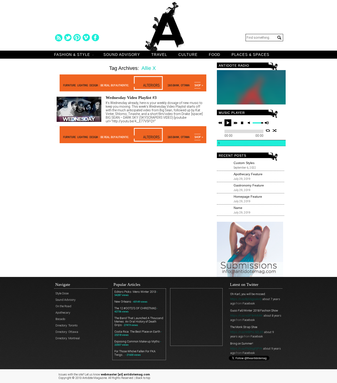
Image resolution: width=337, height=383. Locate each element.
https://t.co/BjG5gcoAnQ (246, 299)
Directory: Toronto (66, 325)
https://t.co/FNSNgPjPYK (246, 348)
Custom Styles (244, 163)
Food (214, 55)
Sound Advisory (121, 55)
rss (59, 37)
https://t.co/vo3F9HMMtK (246, 315)
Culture (188, 55)
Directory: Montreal (67, 338)
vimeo (86, 37)
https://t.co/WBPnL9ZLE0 (246, 332)
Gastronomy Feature (249, 185)
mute (250, 123)
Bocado (60, 319)
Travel (159, 55)
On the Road (63, 306)
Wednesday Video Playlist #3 (131, 97)
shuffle (275, 131)
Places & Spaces (250, 55)
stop (242, 123)
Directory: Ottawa (66, 332)
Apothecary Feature (248, 174)
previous (220, 123)
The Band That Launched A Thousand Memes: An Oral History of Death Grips (138, 321)
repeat (268, 131)
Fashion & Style (72, 55)
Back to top (143, 378)
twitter (68, 37)
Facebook (249, 303)
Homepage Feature (248, 196)
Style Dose (62, 293)
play (227, 122)
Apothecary (62, 312)
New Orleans (122, 301)
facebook (95, 37)
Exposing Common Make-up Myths (137, 341)
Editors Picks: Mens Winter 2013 (135, 291)
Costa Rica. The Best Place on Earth (137, 331)
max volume (267, 123)
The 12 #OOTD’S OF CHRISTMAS (135, 308)
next (235, 123)
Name (238, 208)
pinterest (77, 37)
